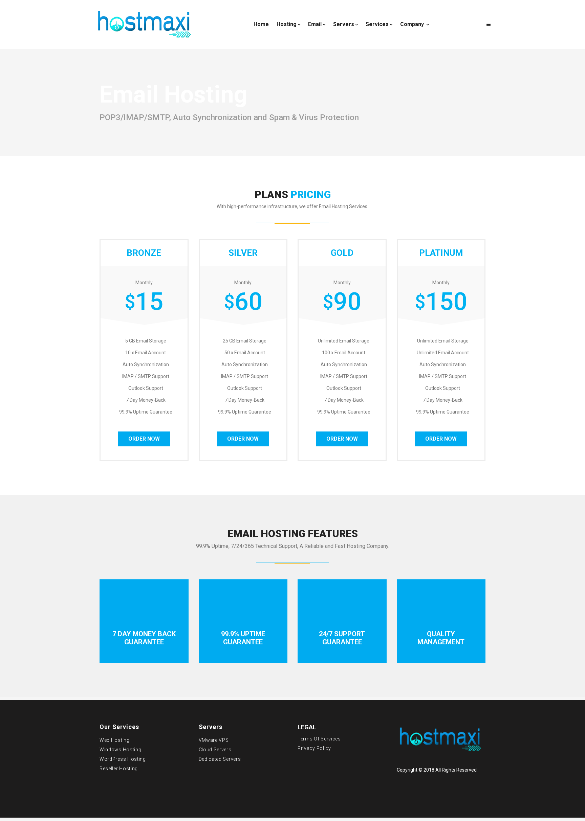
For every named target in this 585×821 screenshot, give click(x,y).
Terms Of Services (319, 738)
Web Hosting (115, 740)
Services (377, 24)
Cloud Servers (215, 749)
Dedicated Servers (220, 759)
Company (412, 24)
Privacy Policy (314, 748)
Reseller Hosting (119, 768)
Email (315, 24)
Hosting (287, 24)
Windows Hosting (121, 749)
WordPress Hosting (123, 759)
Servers (343, 24)
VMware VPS (214, 740)
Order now (144, 439)
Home (261, 24)
